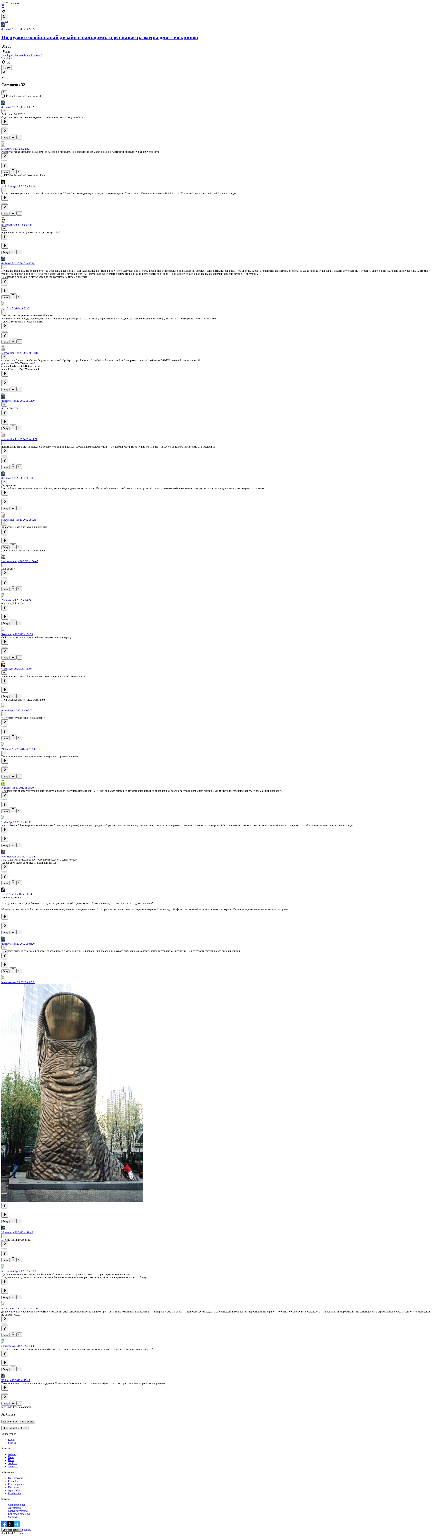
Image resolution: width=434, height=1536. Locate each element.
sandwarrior (7, 352)
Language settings (12, 1530)
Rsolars (5, 634)
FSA (3, 1380)
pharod (5, 710)
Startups (12, 1516)
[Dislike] (4, 131)
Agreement (14, 1490)
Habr (20, 1533)
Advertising (14, 1507)
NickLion (6, 186)
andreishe (6, 1346)
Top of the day (10, 1421)
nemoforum (7, 1271)
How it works (15, 1478)
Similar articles (26, 1421)
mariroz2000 (8, 1308)
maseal (5, 224)
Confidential (14, 1493)
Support (26, 1529)
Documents (14, 1487)
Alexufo (5, 787)
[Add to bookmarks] (13, 136)
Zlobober (6, 749)
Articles (12, 1454)
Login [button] (4, 21)
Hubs (11, 1460)
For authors (14, 1481)
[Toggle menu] (2, 4)
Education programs (19, 1513)
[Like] (4, 122)
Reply (5, 137)
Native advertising (18, 1510)
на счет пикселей (11, 408)
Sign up (5, 1407)
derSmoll (6, 29)
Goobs (4, 668)
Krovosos (6, 982)
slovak (4, 894)
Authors (12, 1463)
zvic (3, 148)
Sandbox (13, 1466)
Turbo (4, 822)
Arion (4, 600)
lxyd (3, 308)
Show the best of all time (15, 1428)
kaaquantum (7, 561)
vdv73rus (6, 856)
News (11, 1457)
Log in (11, 1439)
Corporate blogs (16, 1504)
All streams (13, 3)
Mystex (5, 1232)
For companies (16, 1484)
